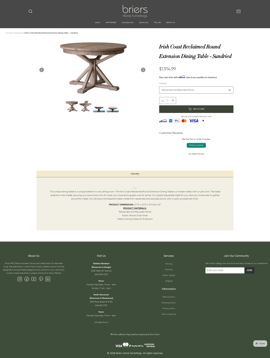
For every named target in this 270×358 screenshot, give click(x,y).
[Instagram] (19, 279)
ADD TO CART (198, 109)
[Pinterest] (41, 279)
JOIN (249, 270)
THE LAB (157, 22)
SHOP (97, 23)
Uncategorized (18, 33)
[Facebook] (27, 279)
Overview (135, 174)
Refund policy (169, 297)
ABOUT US (170, 22)
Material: (163, 83)
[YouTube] (34, 279)
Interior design (168, 275)
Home (8, 33)
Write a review (196, 145)
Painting (168, 270)
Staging (168, 281)
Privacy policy (169, 308)
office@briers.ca (101, 322)
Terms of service (169, 314)
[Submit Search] (30, 11)
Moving (169, 264)
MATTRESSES (111, 22)
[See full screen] (92, 67)
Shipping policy (169, 303)
